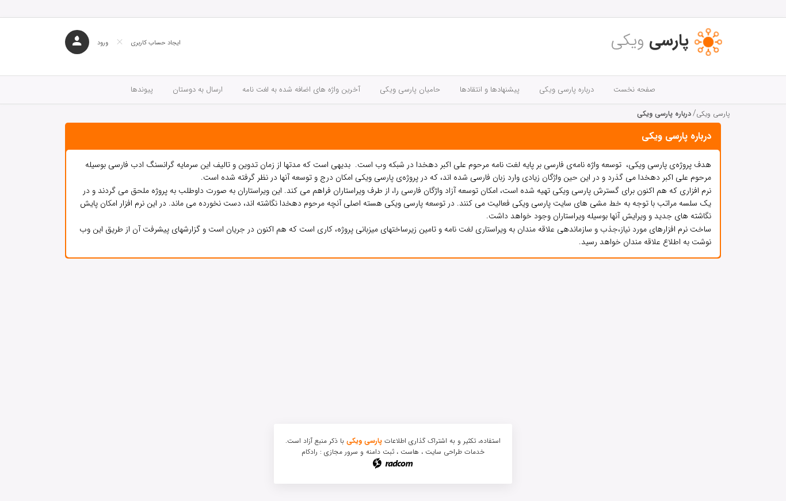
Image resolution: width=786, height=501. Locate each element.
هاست (409, 451)
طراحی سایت (443, 451)
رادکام (310, 451)
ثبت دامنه (380, 451)
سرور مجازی (341, 451)
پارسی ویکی (713, 113)
